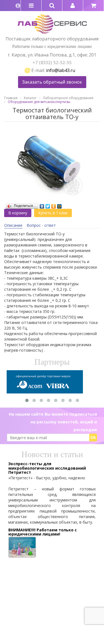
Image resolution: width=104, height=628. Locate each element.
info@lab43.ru (60, 70)
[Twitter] (48, 205)
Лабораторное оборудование (68, 98)
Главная (10, 98)
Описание (13, 225)
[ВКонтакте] (42, 205)
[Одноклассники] (54, 205)
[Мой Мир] (59, 205)
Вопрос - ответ (41, 225)
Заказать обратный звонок (52, 82)
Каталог (30, 98)
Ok (93, 437)
